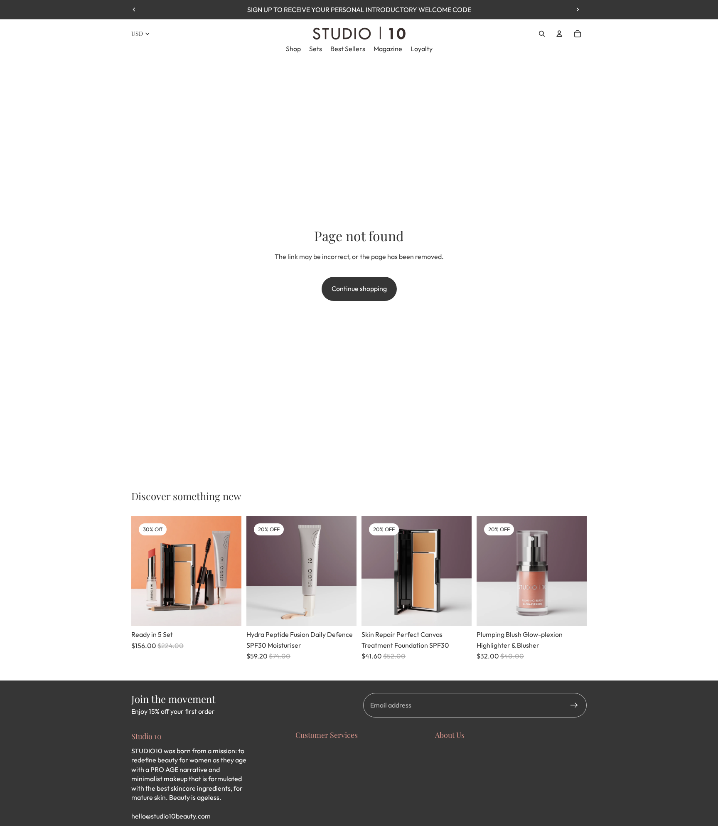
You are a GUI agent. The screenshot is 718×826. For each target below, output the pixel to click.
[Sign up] (574, 705)
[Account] (559, 34)
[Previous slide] (134, 9)
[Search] (542, 34)
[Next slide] (577, 9)
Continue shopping (359, 288)
